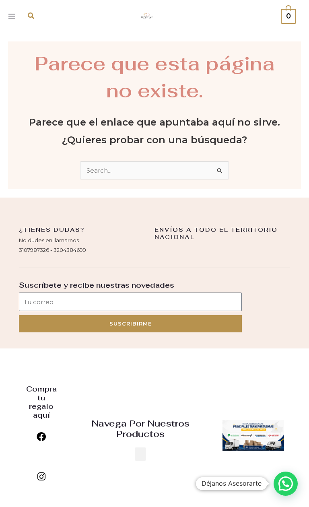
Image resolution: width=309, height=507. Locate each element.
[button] (31, 16)
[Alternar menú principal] (11, 16)
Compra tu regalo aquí (41, 402)
